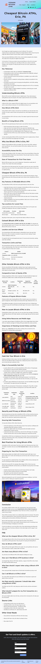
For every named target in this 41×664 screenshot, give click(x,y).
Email (16, 646)
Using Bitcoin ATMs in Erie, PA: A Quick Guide (14, 608)
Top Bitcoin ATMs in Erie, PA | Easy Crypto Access (14, 605)
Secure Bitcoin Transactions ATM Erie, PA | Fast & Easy (16, 615)
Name (16, 642)
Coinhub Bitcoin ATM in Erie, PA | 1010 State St (14, 603)
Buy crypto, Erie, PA (8, 621)
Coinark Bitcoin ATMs (12, 4)
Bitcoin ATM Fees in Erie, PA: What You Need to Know (15, 618)
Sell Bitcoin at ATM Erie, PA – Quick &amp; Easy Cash (15, 609)
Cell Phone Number (18, 650)
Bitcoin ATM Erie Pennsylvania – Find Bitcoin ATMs (15, 606)
